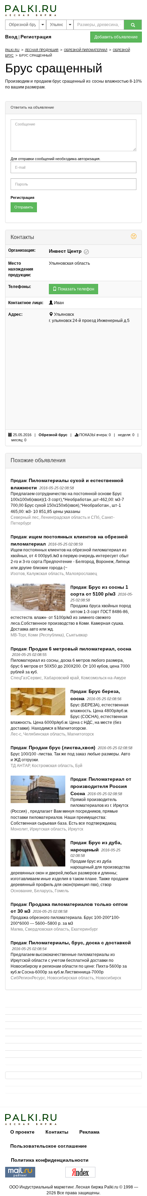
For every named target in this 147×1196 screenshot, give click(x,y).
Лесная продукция (41, 50)
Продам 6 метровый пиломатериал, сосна (80, 648)
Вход (11, 36)
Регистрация (36, 36)
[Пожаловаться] (133, 237)
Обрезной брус (53, 435)
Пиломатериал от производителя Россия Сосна (100, 786)
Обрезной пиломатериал (85, 50)
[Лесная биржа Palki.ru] (30, 10)
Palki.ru (12, 50)
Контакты (56, 1132)
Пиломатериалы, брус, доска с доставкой (80, 942)
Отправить (23, 207)
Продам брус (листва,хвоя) (62, 747)
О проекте (22, 1132)
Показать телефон (75, 289)
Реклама (89, 1132)
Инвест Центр (66, 251)
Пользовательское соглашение (48, 1146)
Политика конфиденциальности (50, 1160)
